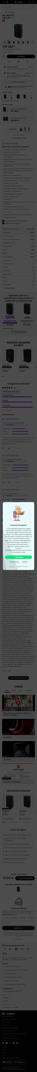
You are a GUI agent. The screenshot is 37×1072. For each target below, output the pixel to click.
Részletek (24, 562)
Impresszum (12, 566)
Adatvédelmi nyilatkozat (22, 566)
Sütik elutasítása (14, 562)
